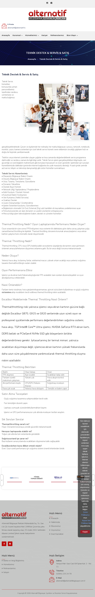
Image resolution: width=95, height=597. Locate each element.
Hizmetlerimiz (31, 35)
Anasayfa (6, 35)
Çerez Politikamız (85, 513)
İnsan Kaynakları (57, 534)
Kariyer (45, 35)
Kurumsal (17, 35)
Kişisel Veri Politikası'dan (86, 521)
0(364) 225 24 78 (63, 573)
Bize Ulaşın (71, 35)
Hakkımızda (55, 522)
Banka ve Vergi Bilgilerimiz (13, 560)
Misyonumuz (56, 526)
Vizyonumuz (55, 530)
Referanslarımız (57, 35)
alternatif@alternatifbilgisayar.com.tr (70, 581)
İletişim (6, 572)
